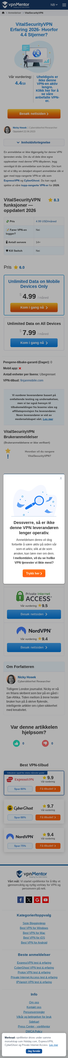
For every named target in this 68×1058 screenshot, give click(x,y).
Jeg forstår (34, 1051)
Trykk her (33, 573)
